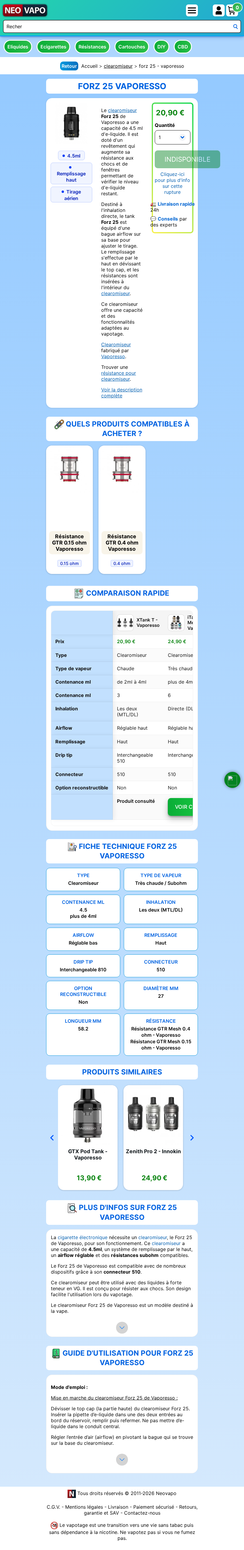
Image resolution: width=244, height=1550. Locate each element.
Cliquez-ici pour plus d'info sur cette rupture (172, 183)
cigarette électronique (82, 1237)
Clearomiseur (116, 344)
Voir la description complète (121, 393)
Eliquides (17, 47)
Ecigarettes (53, 47)
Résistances (92, 47)
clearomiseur (118, 66)
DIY (161, 47)
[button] (232, 780)
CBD (183, 47)
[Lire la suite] (122, 1328)
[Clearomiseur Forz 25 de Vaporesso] (71, 123)
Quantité (165, 125)
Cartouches (131, 47)
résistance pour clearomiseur (118, 376)
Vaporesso (113, 356)
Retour (69, 66)
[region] (122, 718)
